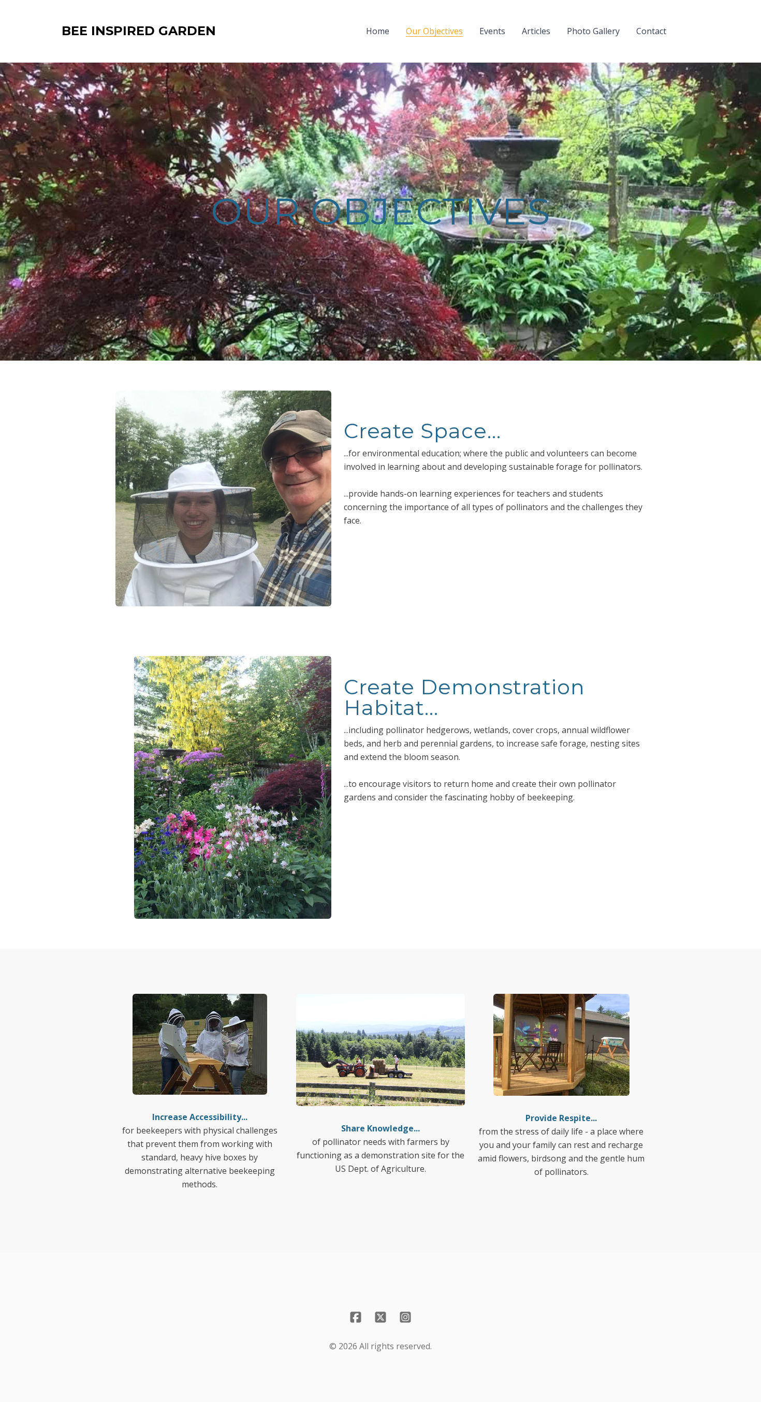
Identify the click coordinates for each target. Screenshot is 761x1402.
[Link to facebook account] (355, 1317)
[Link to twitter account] (380, 1317)
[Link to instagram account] (405, 1317)
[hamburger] (228, 31)
